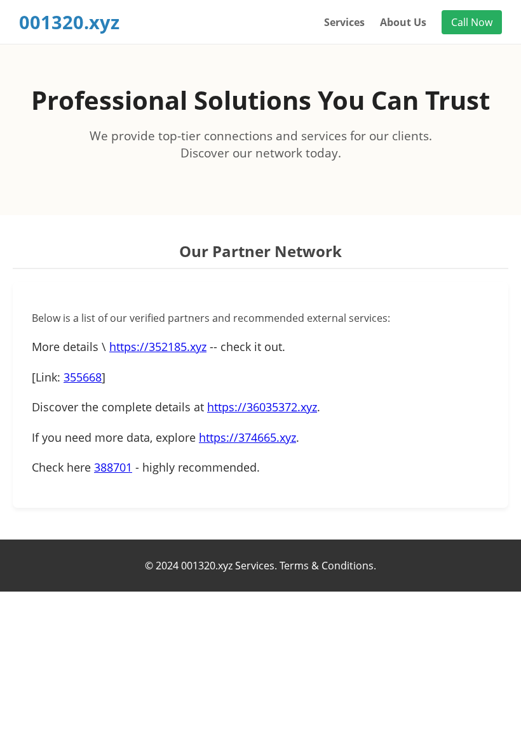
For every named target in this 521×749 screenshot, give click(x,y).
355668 (83, 377)
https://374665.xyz (247, 437)
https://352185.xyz (157, 346)
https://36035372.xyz (262, 406)
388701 (113, 467)
